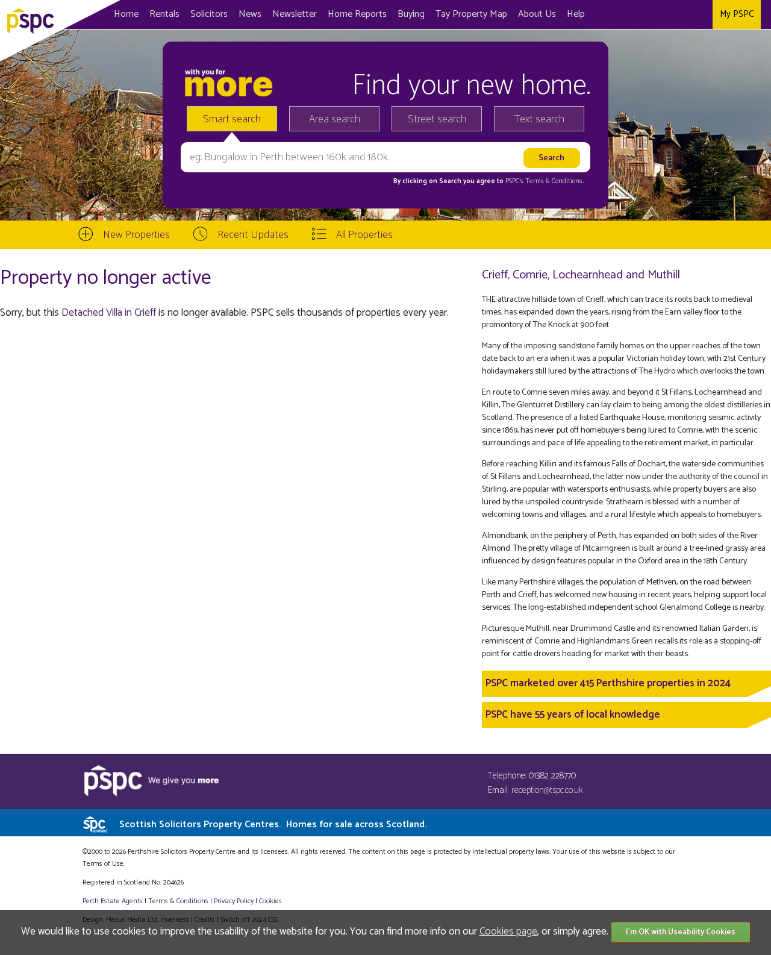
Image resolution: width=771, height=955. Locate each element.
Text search (539, 119)
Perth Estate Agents (113, 901)
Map (471, 14)
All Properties (364, 235)
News (250, 14)
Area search (334, 119)
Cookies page (508, 931)
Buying (411, 14)
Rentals (164, 14)
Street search (437, 119)
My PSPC (737, 14)
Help (576, 14)
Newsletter (294, 14)
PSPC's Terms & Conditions (543, 181)
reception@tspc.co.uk (547, 790)
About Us (537, 14)
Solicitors (209, 14)
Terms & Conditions (178, 901)
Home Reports (357, 14)
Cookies (270, 901)
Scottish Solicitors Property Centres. (272, 824)
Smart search (232, 119)
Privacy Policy (234, 901)
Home (126, 14)
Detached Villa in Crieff (108, 312)
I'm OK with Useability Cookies (680, 932)
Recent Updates (253, 235)
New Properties (136, 235)
